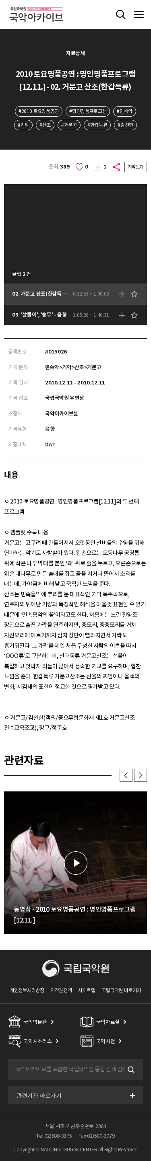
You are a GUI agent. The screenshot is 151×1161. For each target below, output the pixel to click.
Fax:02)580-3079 (97, 1135)
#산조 (45, 125)
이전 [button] (126, 775)
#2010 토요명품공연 (39, 111)
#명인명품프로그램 (87, 111)
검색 (130, 1069)
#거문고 (69, 125)
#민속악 (124, 111)
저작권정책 (61, 990)
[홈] (36, 5)
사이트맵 (86, 990)
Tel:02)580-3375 (54, 1135)
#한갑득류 (97, 125)
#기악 (23, 125)
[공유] (117, 167)
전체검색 (120, 14)
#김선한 (125, 125)
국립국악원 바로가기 (121, 990)
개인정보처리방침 (27, 990)
